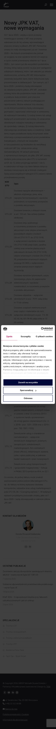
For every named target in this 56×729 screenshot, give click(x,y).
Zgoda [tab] (9, 336)
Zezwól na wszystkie (28, 382)
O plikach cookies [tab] (44, 336)
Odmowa (28, 398)
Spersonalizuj (26, 390)
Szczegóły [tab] (26, 336)
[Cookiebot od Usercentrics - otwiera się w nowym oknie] (41, 329)
